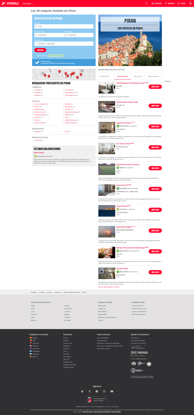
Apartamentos (69, 92)
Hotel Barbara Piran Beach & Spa (130, 83)
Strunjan (37, 140)
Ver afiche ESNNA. (115, 412)
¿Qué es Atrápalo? (103, 338)
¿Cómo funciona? (137, 306)
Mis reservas (135, 338)
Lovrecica (67, 311)
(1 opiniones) (131, 209)
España (34, 338)
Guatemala (36, 351)
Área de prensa (102, 340)
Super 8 (100, 320)
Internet (36, 117)
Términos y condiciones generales (108, 343)
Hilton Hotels (102, 314)
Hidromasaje (38, 109)
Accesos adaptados (40, 104)
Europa (49, 292)
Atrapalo (33, 292)
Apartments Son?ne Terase (127, 164)
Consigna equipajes (40, 115)
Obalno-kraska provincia (72, 292)
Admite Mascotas (70, 120)
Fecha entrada (39, 31)
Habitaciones (39, 40)
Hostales (37, 95)
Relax (66, 131)
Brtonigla (67, 320)
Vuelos (65, 338)
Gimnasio (68, 104)
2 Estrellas (37, 92)
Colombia (35, 343)
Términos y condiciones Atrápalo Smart (110, 346)
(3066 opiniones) (133, 188)
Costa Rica (35, 349)
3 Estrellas (68, 90)
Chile (34, 340)
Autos (65, 351)
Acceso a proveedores (139, 311)
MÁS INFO (155, 86)
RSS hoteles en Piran (138, 314)
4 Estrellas (37, 90)
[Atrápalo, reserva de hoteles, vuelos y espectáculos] (10, 3)
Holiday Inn (102, 309)
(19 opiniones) (133, 272)
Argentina (35, 354)
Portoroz (34, 314)
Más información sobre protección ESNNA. (96, 412)
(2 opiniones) (133, 126)
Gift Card (66, 359)
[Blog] (82, 391)
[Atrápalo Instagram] (104, 391)
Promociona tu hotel (139, 309)
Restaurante (69, 107)
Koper (33, 317)
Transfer (67, 109)
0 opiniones (48, 156)
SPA (66, 117)
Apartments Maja (123, 227)
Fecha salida (68, 31)
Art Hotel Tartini (123, 144)
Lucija (33, 311)
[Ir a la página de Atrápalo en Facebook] (97, 391)
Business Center (39, 112)
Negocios (37, 131)
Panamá (35, 346)
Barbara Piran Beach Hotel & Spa (130, 248)
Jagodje (66, 314)
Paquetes (66, 346)
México (34, 357)
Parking (67, 115)
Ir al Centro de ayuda (138, 340)
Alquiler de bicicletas (71, 112)
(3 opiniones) (129, 168)
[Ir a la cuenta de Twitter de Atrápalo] (89, 391)
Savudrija (67, 317)
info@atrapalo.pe (141, 359)
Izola (32, 309)
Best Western (102, 311)
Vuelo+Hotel (67, 343)
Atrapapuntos (68, 362)
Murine (66, 306)
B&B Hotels (102, 306)
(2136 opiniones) (134, 251)
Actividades (67, 357)
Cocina (36, 107)
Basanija (33, 320)
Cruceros (66, 349)
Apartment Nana (123, 123)
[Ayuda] (181, 3)
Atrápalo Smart (68, 367)
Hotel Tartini (39, 153)
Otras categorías (70, 95)
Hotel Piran (121, 185)
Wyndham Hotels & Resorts (107, 317)
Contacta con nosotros (138, 343)
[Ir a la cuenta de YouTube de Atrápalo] (112, 391)
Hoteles (41, 292)
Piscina (36, 120)
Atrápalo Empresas (69, 365)
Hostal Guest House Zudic (127, 102)
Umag (33, 306)
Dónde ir (37, 23)
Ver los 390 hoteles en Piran (109, 287)
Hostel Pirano (122, 269)
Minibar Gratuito (70, 123)
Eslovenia (58, 292)
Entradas (66, 354)
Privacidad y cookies (103, 349)
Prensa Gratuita (39, 123)
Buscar (40, 50)
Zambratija (68, 309)
